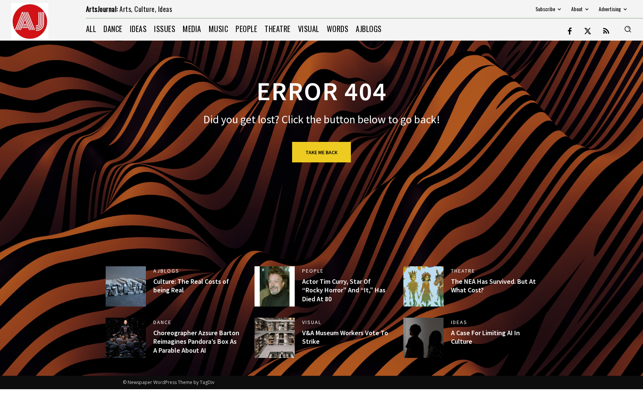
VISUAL (312, 322)
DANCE (162, 322)
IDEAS (459, 322)
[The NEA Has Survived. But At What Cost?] (423, 286)
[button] (628, 29)
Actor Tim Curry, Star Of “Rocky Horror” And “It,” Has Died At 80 (344, 290)
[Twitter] (588, 31)
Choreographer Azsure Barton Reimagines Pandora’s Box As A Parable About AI (196, 341)
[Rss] (606, 31)
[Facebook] (570, 31)
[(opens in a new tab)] (275, 286)
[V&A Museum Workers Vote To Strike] (275, 338)
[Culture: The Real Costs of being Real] (126, 286)
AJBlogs (166, 270)
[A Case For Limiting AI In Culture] (423, 338)
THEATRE (463, 270)
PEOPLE (313, 270)
